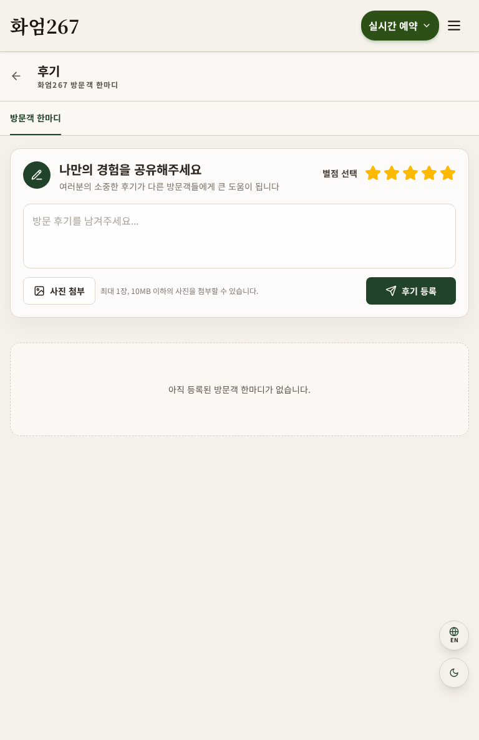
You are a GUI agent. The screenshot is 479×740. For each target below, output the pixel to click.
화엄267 (45, 25)
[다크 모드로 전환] (454, 673)
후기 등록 (419, 291)
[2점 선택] (392, 173)
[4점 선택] (429, 173)
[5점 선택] (448, 173)
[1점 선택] (373, 173)
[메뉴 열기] (454, 25)
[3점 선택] (410, 173)
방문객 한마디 (35, 117)
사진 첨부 (67, 291)
